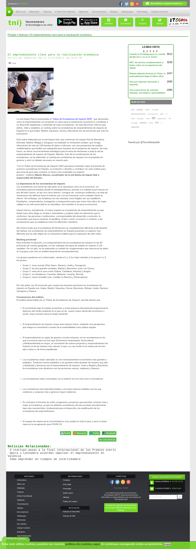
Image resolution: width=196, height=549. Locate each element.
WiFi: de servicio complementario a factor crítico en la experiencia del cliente (146, 65)
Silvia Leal (21, 11)
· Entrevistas (21, 520)
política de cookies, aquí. (82, 544)
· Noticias (19, 508)
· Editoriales (20, 488)
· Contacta (66, 480)
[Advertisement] (65, 43)
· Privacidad (66, 489)
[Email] (137, 4)
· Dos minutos (21, 524)
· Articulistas (20, 532)
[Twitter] (126, 4)
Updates (109, 23)
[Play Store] (67, 22)
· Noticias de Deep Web (71, 512)
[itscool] (179, 22)
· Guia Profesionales (23, 536)
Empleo (142, 23)
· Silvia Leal (20, 484)
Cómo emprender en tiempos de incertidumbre (45, 459)
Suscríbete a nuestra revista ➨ (166, 3)
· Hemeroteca (21, 480)
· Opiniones (20, 500)
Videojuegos (127, 11)
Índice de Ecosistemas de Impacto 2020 (72, 119)
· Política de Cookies (69, 501)
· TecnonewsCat (22, 504)
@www (159, 23)
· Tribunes (20, 492)
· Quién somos (67, 493)
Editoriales (34, 11)
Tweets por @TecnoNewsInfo (144, 142)
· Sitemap (65, 497)
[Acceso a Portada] (9, 15)
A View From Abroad (65, 11)
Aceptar (167, 544)
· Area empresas (22, 512)
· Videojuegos (21, 516)
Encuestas (126, 23)
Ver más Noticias (107, 439)
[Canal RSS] (132, 4)
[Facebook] (121, 4)
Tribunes (47, 11)
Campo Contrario (159, 11)
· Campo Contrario (23, 528)
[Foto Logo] (29, 24)
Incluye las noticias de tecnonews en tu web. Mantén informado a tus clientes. (121, 507)
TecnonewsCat (99, 11)
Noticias (114, 11)
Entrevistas (142, 11)
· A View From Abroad (24, 496)
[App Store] (89, 22)
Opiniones (83, 11)
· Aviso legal (66, 484)
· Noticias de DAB (68, 516)
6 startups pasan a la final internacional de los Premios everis (63, 450)
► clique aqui (175, 488)
